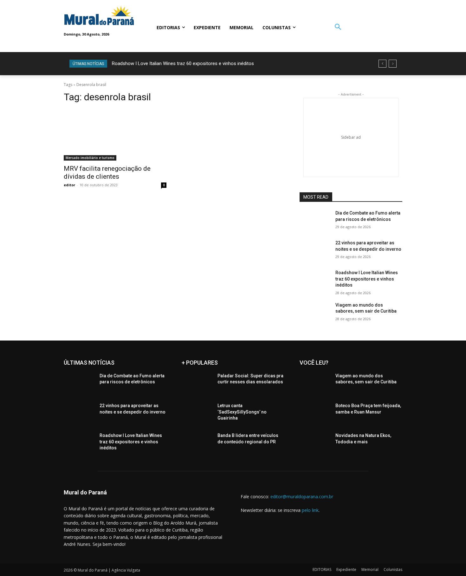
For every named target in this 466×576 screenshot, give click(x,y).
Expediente (346, 569)
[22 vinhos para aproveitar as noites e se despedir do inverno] (315, 251)
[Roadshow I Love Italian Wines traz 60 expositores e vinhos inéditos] (315, 280)
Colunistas (393, 569)
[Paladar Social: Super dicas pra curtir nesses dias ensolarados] (197, 383)
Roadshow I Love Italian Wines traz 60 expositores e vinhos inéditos (183, 63)
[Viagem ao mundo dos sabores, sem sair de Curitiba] (315, 313)
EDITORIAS (322, 569)
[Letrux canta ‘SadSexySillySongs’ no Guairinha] (197, 413)
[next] (393, 64)
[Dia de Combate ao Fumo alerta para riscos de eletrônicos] (315, 221)
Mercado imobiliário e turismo (90, 158)
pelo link (310, 510)
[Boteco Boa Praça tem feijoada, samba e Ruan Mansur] (315, 413)
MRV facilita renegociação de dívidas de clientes (107, 172)
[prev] (382, 64)
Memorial (370, 569)
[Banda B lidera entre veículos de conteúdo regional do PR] (197, 443)
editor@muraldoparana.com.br (301, 496)
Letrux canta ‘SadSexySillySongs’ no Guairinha (242, 411)
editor (69, 184)
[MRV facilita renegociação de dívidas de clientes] (115, 135)
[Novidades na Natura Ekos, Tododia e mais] (315, 443)
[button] (337, 27)
